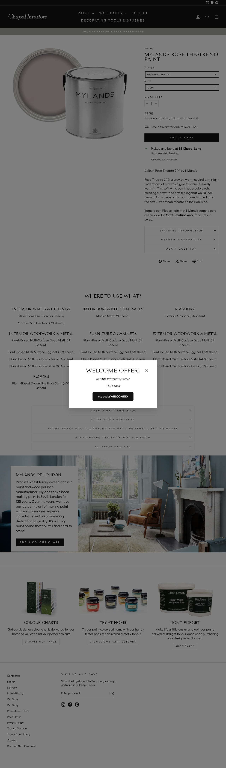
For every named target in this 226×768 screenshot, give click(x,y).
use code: (113, 396)
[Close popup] (146, 371)
